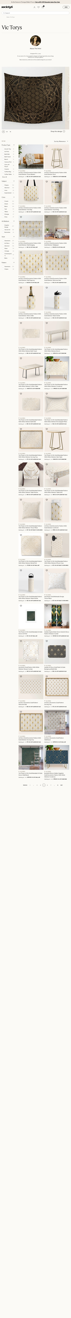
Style (3, 237)
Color (3, 197)
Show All (4, 177)
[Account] (34, 7)
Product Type (6, 145)
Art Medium (5, 221)
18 (57, 785)
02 (7, 131)
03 (10, 131)
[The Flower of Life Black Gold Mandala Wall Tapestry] (33, 98)
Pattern (4, 262)
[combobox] (35, 13)
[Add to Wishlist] (21, 146)
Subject (4, 181)
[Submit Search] (4, 13)
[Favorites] (38, 7)
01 (3, 131)
